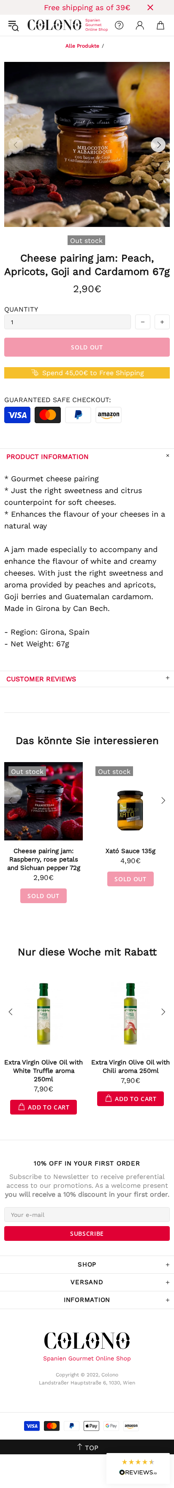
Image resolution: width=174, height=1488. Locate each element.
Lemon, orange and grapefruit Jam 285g (43, 855)
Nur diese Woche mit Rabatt (87, 952)
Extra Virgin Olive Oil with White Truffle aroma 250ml (43, 1071)
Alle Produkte (82, 46)
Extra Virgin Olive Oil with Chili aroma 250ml (130, 1067)
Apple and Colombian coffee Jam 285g (130, 855)
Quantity (21, 309)
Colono (34, 25)
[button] (138, 1468)
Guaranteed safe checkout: (57, 400)
